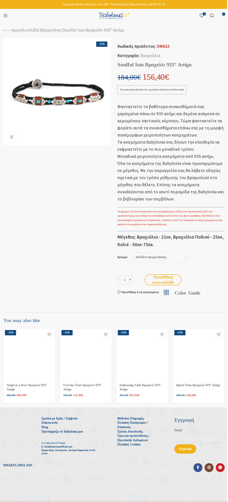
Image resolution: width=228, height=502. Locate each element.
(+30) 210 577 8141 (54, 443)
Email (178, 430)
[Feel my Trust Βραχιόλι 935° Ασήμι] (86, 354)
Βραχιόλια (51, 30)
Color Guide (187, 292)
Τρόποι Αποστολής (130, 431)
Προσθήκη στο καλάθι (163, 279)
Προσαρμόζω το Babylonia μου (62, 431)
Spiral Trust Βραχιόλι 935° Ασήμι (198, 385)
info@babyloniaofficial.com (58, 446)
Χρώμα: (122, 257)
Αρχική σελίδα (25, 30)
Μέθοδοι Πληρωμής (130, 418)
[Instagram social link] (209, 467)
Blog (44, 427)
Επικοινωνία (49, 422)
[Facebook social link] (197, 467)
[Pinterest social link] (220, 467)
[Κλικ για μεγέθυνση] (12, 137)
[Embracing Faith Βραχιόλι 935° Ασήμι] (142, 354)
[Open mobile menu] (5, 15)
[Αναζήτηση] (212, 15)
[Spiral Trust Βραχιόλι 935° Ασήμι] (199, 354)
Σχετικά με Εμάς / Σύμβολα (59, 418)
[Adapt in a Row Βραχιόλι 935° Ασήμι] (29, 354)
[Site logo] (114, 15)
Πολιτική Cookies (129, 444)
